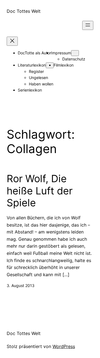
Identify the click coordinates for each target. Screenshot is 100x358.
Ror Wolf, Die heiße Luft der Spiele (39, 191)
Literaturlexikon (32, 65)
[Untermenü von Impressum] (75, 53)
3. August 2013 (20, 285)
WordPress (63, 346)
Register (36, 71)
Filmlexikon (64, 65)
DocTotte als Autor (34, 52)
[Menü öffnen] (87, 25)
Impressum (61, 52)
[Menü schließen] (12, 41)
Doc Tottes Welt (24, 11)
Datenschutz (73, 59)
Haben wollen (41, 84)
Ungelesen (38, 77)
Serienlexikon (30, 90)
